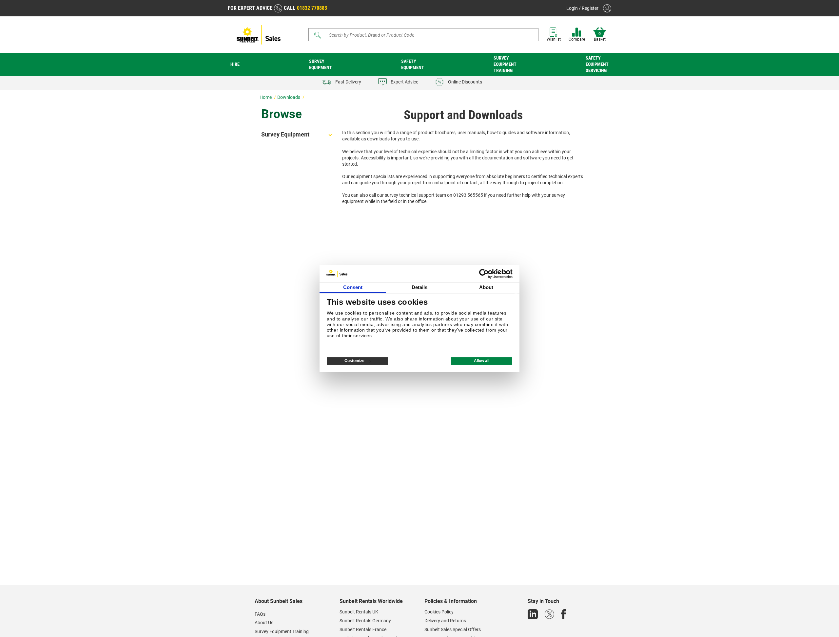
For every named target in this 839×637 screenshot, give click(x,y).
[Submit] (318, 35)
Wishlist (554, 39)
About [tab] (486, 287)
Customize (354, 361)
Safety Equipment (412, 64)
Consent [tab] (353, 287)
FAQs (260, 614)
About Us (264, 622)
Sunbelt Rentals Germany (365, 620)
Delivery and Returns (445, 620)
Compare (577, 39)
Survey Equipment (320, 64)
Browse (281, 114)
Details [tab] (420, 287)
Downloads (289, 97)
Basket (600, 36)
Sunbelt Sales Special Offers (452, 629)
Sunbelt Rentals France (363, 629)
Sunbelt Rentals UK (359, 611)
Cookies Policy (439, 611)
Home (266, 97)
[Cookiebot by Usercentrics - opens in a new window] (484, 274)
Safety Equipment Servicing (597, 64)
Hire (235, 64)
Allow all (481, 361)
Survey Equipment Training (505, 64)
